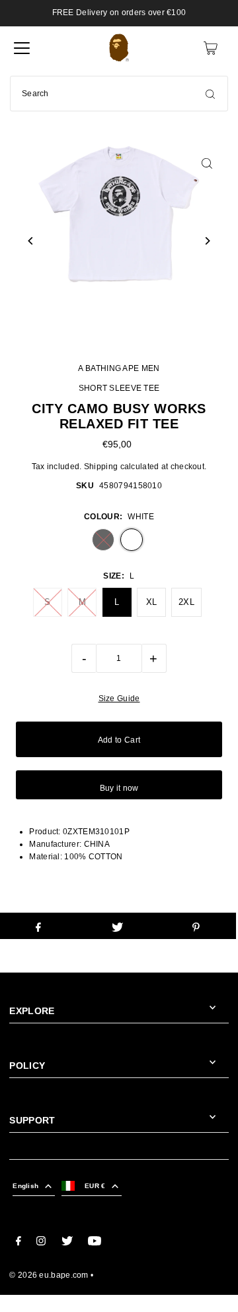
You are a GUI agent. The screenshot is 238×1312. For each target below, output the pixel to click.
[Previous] (31, 241)
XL (151, 602)
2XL (186, 602)
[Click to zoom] (207, 163)
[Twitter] (67, 1242)
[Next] (207, 241)
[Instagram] (41, 1242)
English (25, 1185)
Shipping (101, 466)
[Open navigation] (21, 48)
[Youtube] (94, 1242)
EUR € (95, 1185)
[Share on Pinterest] (196, 926)
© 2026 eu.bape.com (48, 1275)
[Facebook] (18, 1242)
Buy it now (119, 788)
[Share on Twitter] (117, 926)
